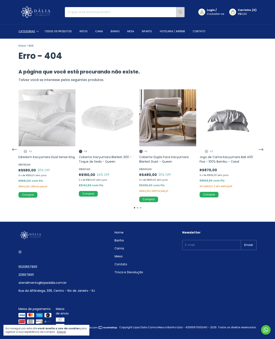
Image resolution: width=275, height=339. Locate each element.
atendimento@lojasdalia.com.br (42, 283)
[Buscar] (180, 12)
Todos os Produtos (58, 31)
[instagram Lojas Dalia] (19, 252)
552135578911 (27, 267)
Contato (199, 31)
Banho (115, 31)
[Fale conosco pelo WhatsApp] (266, 330)
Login (211, 10)
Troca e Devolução (129, 272)
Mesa (130, 31)
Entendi (61, 331)
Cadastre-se (215, 14)
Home (119, 232)
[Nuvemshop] (101, 328)
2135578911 (26, 275)
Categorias (26, 31)
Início (83, 31)
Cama (99, 31)
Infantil (147, 31)
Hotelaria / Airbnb (172, 31)
